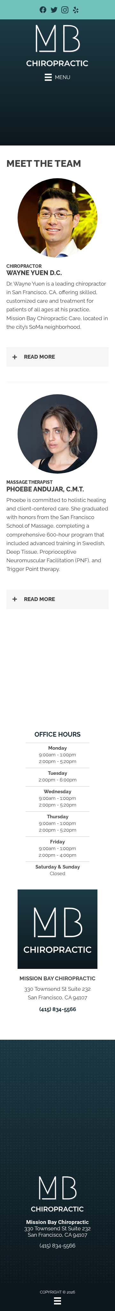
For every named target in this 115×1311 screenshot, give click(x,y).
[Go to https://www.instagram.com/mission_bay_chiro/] (64, 11)
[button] (57, 357)
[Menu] (57, 1301)
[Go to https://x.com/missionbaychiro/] (53, 10)
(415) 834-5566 (57, 1009)
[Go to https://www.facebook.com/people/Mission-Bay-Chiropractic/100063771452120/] (43, 10)
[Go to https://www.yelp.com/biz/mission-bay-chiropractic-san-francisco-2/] (75, 11)
